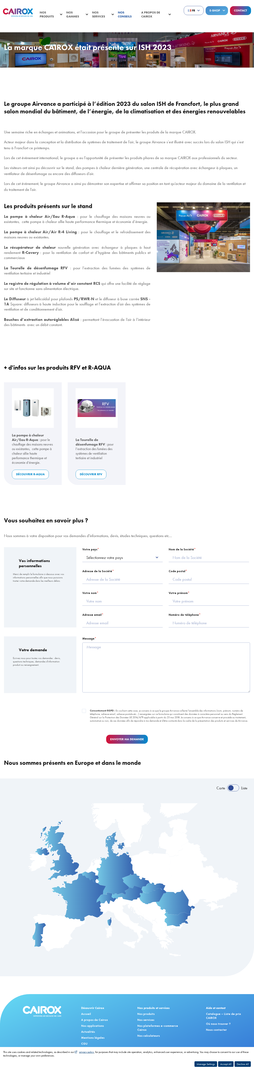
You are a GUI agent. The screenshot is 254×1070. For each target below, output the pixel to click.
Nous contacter (216, 1030)
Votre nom (89, 593)
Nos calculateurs (148, 1036)
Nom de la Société (181, 549)
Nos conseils (125, 14)
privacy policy (86, 1052)
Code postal (177, 571)
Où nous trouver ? (218, 1024)
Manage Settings (206, 1064)
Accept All (225, 1064)
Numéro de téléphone (184, 615)
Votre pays (89, 549)
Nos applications (92, 1026)
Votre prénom (178, 593)
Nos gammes (72, 14)
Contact (240, 10)
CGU (84, 1044)
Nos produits (47, 14)
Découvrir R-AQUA (30, 474)
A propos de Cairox (150, 14)
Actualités (22, 30)
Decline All (243, 1064)
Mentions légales (92, 1038)
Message (88, 639)
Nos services (98, 14)
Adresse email (92, 615)
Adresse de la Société (97, 571)
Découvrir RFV (91, 474)
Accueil (8, 30)
